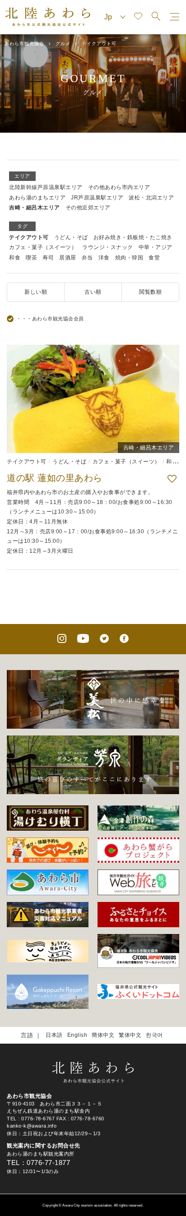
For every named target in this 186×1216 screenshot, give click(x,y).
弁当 (87, 257)
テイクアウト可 (29, 237)
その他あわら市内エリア (119, 187)
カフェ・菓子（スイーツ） (43, 247)
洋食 (104, 257)
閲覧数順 (150, 292)
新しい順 (35, 292)
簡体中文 (103, 1035)
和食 (14, 257)
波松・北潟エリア (151, 197)
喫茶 (31, 257)
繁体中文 (130, 1035)
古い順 (93, 292)
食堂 (154, 257)
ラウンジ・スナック (107, 247)
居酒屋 (67, 257)
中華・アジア (155, 247)
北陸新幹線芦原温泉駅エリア (46, 187)
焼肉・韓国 (129, 257)
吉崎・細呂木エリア (34, 207)
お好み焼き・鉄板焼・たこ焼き (132, 237)
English (77, 1035)
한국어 (154, 1035)
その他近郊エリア (88, 207)
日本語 (54, 1035)
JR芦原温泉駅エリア (97, 197)
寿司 (48, 257)
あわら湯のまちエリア (37, 197)
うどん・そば (71, 237)
